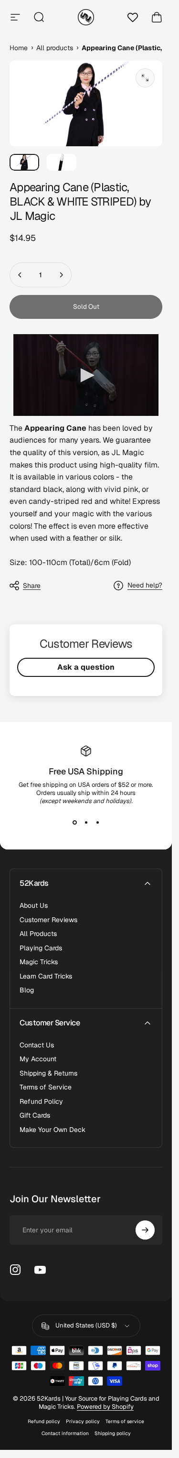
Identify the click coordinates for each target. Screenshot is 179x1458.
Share (32, 585)
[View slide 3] (97, 822)
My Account (38, 1059)
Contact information (65, 1433)
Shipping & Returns (48, 1073)
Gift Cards (35, 1115)
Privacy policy (83, 1421)
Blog (27, 990)
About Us (34, 906)
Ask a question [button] (86, 667)
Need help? (144, 585)
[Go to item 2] (61, 162)
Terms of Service (46, 1087)
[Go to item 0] (24, 162)
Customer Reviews (48, 920)
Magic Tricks (39, 962)
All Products (38, 934)
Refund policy (44, 1421)
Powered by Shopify (105, 1407)
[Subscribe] (145, 1230)
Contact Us (37, 1045)
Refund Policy (41, 1102)
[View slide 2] (86, 822)
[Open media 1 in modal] (145, 77)
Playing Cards (41, 948)
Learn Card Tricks (46, 976)
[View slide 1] (74, 822)
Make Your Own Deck (52, 1130)
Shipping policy (113, 1433)
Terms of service (124, 1421)
